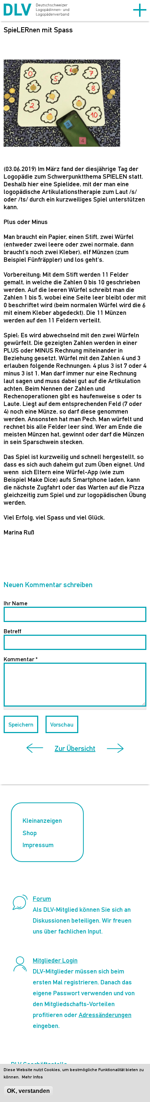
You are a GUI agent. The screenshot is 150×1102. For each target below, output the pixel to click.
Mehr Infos (32, 1076)
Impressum (38, 845)
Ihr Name (15, 603)
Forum (42, 898)
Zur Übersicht (75, 748)
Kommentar (21, 659)
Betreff (12, 631)
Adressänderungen (105, 1014)
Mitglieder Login (55, 960)
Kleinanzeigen (42, 820)
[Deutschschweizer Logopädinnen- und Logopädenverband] (36, 11)
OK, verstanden (28, 1091)
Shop (30, 833)
